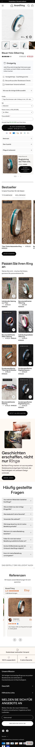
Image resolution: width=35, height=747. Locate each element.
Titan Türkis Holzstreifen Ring (12, 246)
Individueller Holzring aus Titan (9, 302)
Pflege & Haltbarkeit (9, 150)
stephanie (12, 619)
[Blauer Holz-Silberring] (6, 45)
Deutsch (4, 736)
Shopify (22, 739)
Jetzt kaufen (9, 254)
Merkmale (6, 138)
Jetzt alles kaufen (17, 413)
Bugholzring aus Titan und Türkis (24, 160)
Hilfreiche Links (8, 693)
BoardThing (9, 739)
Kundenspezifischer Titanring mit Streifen (9, 369)
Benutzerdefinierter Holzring (8, 403)
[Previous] (2, 1)
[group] (17, 1)
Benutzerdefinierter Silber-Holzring (8, 335)
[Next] (33, 1)
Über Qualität (7, 144)
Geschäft (5, 686)
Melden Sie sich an (17, 723)
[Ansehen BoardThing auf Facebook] (7, 731)
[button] (28, 5)
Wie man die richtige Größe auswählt (14, 90)
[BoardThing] (17, 5)
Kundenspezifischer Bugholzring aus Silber (25, 403)
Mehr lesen (8, 478)
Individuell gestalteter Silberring (25, 335)
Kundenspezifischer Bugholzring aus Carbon (25, 369)
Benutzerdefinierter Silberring (25, 302)
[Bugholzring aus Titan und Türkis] (10, 164)
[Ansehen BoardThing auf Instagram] (3, 731)
